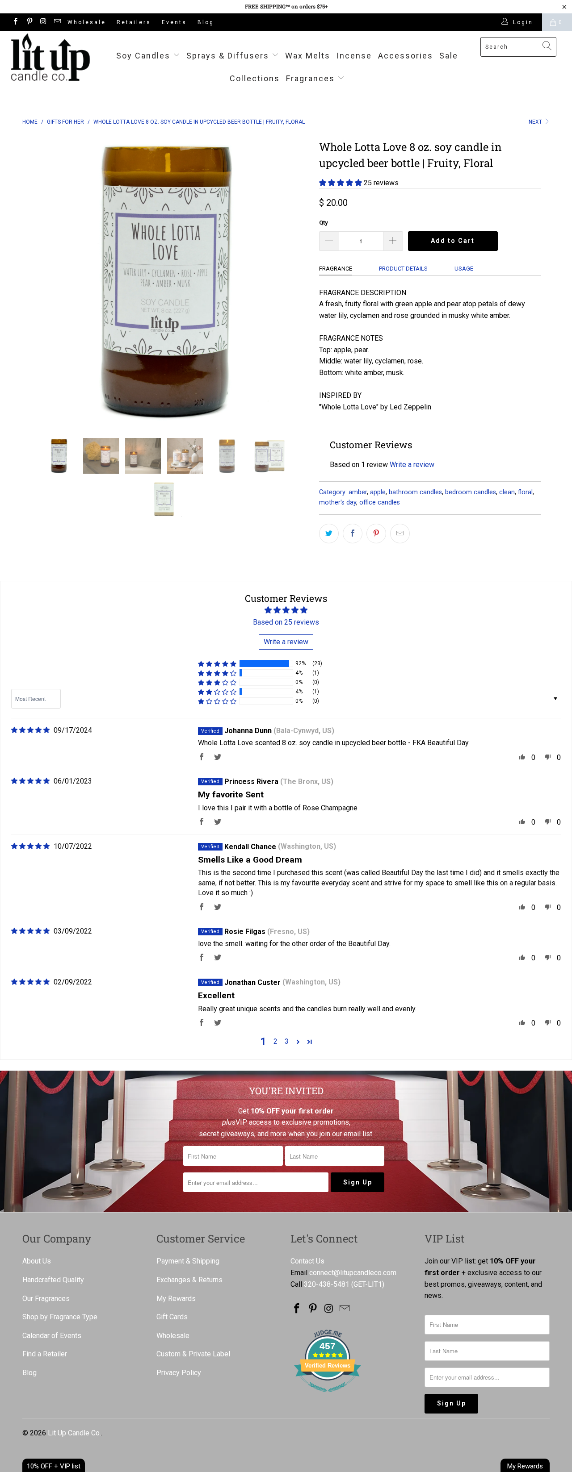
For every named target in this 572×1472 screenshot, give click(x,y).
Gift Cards (172, 1317)
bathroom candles (415, 492)
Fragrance (335, 268)
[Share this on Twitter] (329, 533)
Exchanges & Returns (189, 1280)
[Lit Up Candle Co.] (50, 57)
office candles (379, 502)
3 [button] (287, 1041)
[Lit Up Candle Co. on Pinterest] (29, 22)
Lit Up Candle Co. (74, 1433)
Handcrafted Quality (53, 1280)
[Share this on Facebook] (352, 533)
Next (536, 122)
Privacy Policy (178, 1372)
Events (174, 22)
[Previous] (38, 281)
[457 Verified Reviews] (327, 1396)
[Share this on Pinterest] (376, 533)
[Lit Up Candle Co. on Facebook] (15, 22)
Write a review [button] (286, 642)
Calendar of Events (51, 1335)
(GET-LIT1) (367, 1284)
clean (507, 492)
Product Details (403, 268)
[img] (30, 730)
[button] (340, 183)
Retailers (134, 22)
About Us (36, 1261)
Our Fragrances (46, 1298)
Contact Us (307, 1261)
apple (378, 492)
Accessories (405, 55)
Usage (463, 268)
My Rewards (176, 1298)
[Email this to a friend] (400, 533)
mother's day (337, 502)
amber (358, 492)
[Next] (295, 281)
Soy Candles (144, 55)
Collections (255, 78)
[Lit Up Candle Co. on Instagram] (43, 22)
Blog (206, 22)
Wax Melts (307, 55)
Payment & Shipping (187, 1261)
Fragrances (310, 78)
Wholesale (86, 22)
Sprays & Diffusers (229, 55)
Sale (448, 55)
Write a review (412, 464)
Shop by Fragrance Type (59, 1317)
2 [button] (275, 1041)
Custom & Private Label (193, 1354)
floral (525, 492)
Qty (323, 222)
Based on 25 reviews (286, 622)
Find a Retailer (44, 1354)
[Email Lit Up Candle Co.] (57, 22)
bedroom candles (470, 492)
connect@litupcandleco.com (352, 1272)
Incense (354, 55)
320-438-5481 (326, 1284)
